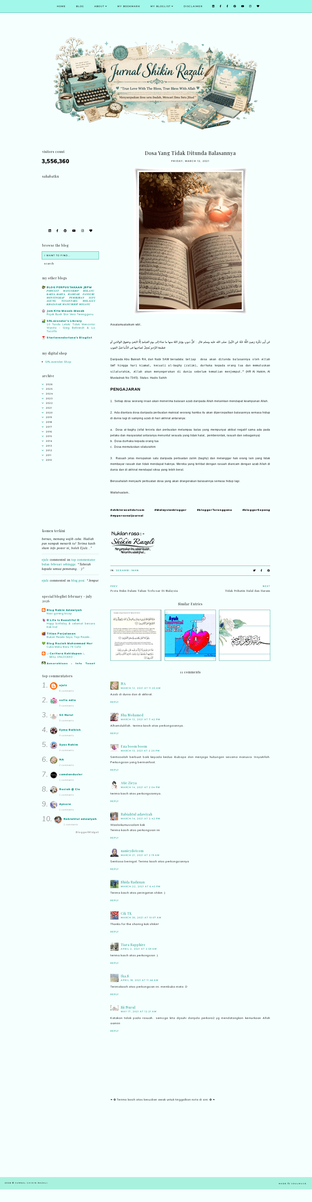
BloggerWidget (87, 832)
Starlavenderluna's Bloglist (69, 337)
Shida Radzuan (133, 882)
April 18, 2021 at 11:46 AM (140, 980)
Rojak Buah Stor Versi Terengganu (70, 314)
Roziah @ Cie (69, 789)
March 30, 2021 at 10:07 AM (141, 917)
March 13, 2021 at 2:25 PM (140, 750)
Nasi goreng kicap (59, 613)
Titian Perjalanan (61, 633)
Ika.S (125, 976)
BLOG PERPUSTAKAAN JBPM (69, 287)
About (99, 6)
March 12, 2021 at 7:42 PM (140, 719)
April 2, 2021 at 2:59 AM (139, 949)
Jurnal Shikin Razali (31, 1183)
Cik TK (126, 913)
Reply (114, 702)
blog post (77, 573)
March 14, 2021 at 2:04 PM (140, 787)
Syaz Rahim (68, 744)
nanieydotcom (132, 851)
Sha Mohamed (132, 715)
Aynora (65, 804)
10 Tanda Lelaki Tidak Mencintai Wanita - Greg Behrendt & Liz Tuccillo (71, 328)
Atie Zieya (129, 783)
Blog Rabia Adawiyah (64, 610)
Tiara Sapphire (133, 945)
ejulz (45, 552)
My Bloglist (161, 6)
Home (61, 6)
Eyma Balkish (70, 729)
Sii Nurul (128, 1007)
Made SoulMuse (293, 1183)
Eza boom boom (134, 746)
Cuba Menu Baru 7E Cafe (64, 646)
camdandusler (70, 774)
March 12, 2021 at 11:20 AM (141, 688)
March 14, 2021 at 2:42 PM (140, 818)
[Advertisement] (190, 1145)
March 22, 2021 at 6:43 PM (141, 886)
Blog (80, 6)
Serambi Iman (127, 570)
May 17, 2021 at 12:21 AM (139, 1011)
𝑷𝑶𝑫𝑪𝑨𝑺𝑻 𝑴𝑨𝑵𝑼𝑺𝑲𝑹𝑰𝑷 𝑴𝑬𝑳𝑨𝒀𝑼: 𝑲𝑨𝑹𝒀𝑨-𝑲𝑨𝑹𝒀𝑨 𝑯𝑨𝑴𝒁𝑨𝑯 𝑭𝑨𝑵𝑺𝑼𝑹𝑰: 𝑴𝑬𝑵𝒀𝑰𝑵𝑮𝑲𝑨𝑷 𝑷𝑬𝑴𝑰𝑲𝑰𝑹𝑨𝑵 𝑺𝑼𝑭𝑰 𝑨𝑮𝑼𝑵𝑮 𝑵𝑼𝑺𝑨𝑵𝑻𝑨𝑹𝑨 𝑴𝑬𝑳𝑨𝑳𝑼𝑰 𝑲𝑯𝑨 (71, 297)
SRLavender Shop (58, 361)
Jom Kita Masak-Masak (66, 310)
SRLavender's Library (64, 320)
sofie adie (67, 700)
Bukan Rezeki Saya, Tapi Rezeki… (69, 637)
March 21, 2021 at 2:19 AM (140, 855)
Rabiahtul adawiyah (136, 814)
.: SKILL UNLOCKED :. (61, 656)
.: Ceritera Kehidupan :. (66, 653)
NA (123, 684)
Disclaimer (193, 6)
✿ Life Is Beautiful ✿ (63, 620)
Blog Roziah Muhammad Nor (70, 643)
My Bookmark (128, 6)
